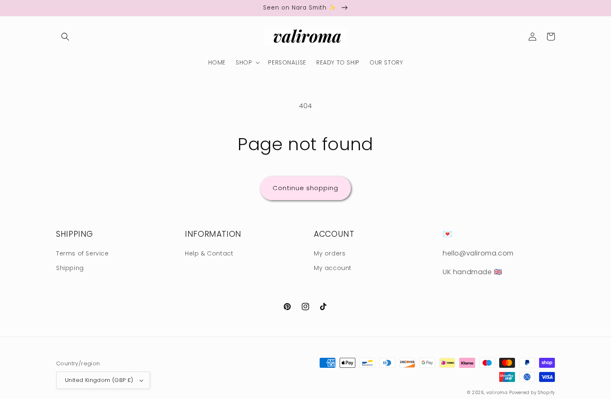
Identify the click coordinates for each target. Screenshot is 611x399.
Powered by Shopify (532, 392)
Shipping (70, 268)
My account (333, 268)
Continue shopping (305, 187)
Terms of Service (82, 253)
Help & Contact (209, 253)
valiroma (497, 392)
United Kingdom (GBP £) (99, 380)
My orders (329, 253)
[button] (65, 36)
